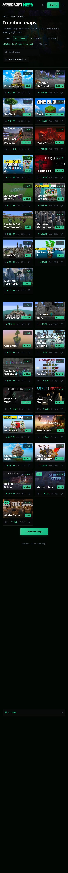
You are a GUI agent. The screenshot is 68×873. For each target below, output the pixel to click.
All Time (51, 38)
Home (5, 17)
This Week (20, 38)
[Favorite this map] (29, 93)
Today (7, 38)
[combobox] (16, 59)
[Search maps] (43, 5)
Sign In (53, 5)
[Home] (17, 5)
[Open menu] (63, 5)
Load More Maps (34, 531)
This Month (36, 38)
